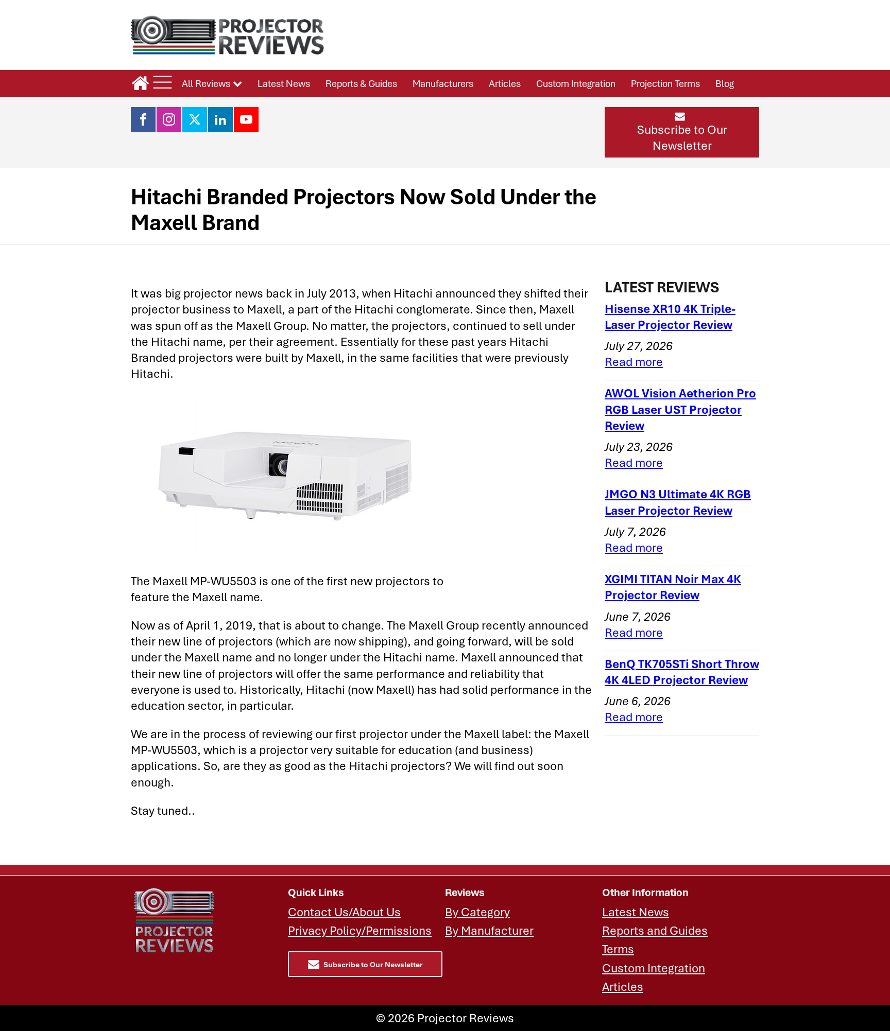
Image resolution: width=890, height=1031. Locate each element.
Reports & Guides (361, 83)
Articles (505, 83)
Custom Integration (575, 83)
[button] (682, 132)
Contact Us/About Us (344, 912)
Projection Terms (665, 83)
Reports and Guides (655, 930)
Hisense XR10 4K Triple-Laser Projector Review (670, 317)
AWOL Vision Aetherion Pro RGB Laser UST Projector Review (680, 409)
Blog (724, 83)
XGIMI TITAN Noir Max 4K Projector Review (673, 587)
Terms (618, 949)
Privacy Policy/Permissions (360, 930)
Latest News (284, 83)
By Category (477, 912)
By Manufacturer (489, 930)
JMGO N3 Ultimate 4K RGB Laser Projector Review (678, 502)
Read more (634, 362)
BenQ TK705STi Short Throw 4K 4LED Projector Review (682, 672)
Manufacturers (443, 83)
